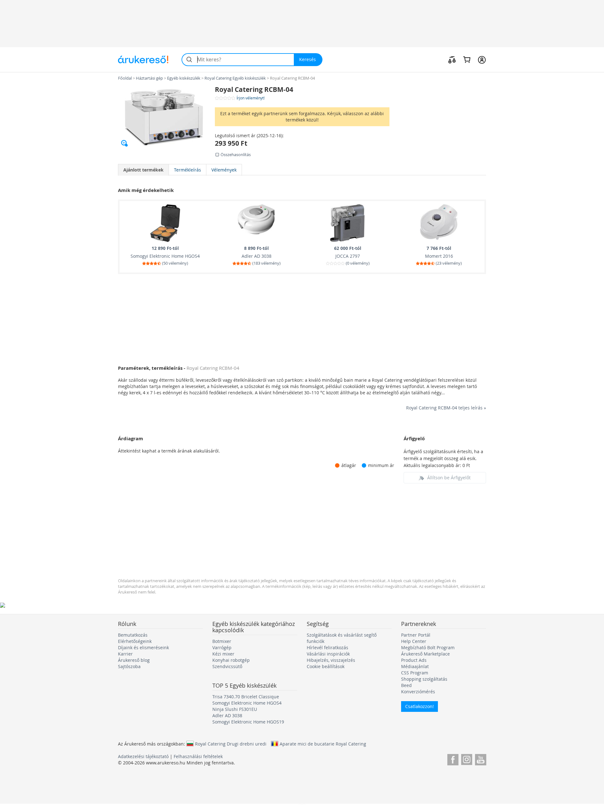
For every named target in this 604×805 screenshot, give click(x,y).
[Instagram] (466, 758)
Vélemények (224, 170)
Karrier (125, 654)
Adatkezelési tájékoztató (143, 756)
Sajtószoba (129, 666)
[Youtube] (480, 758)
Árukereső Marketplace (425, 654)
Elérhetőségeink (135, 641)
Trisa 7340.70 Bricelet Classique (245, 697)
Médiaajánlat (415, 666)
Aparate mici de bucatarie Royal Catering (323, 743)
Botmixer (221, 641)
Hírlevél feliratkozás (327, 647)
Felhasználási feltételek (198, 756)
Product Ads (414, 660)
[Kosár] (467, 59)
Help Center (413, 641)
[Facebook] (452, 758)
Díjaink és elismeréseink (143, 647)
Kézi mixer (223, 654)
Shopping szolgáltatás (424, 679)
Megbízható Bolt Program (428, 647)
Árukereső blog (134, 660)
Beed (406, 685)
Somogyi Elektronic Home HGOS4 (247, 703)
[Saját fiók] (482, 59)
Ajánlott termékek (143, 170)
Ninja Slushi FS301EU (234, 709)
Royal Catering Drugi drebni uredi (230, 743)
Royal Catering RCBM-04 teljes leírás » (446, 408)
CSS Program (414, 673)
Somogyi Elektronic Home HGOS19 (248, 722)
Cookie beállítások (325, 666)
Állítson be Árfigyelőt (449, 478)
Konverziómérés (418, 692)
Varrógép (222, 647)
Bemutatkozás (133, 635)
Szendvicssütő (227, 666)
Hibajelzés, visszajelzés (331, 660)
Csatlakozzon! (419, 706)
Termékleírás (187, 170)
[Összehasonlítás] (452, 59)
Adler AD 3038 (227, 715)
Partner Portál (415, 635)
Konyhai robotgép (231, 660)
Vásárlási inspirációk (328, 654)
